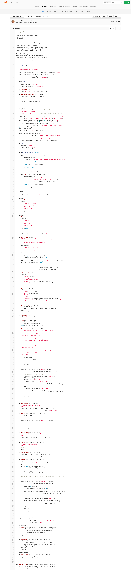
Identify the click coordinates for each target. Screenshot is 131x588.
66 (13, 142)
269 (13, 486)
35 (13, 89)
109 (13, 215)
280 (13, 505)
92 (13, 186)
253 (13, 459)
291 (13, 524)
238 (13, 434)
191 (13, 354)
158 (13, 298)
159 (13, 300)
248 (13, 451)
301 (13, 540)
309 (13, 554)
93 (13, 188)
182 (13, 339)
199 (13, 367)
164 (13, 308)
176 (13, 328)
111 (13, 218)
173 (13, 323)
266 (13, 481)
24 (13, 71)
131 (13, 252)
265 (13, 479)
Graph (75, 11)
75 (13, 157)
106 (13, 210)
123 (13, 239)
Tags (61, 11)
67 (13, 144)
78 (13, 162)
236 (13, 430)
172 (13, 322)
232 (13, 423)
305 (13, 547)
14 (13, 54)
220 (13, 403)
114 (13, 223)
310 (13, 556)
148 (13, 281)
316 (13, 566)
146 (13, 278)
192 (13, 356)
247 (13, 449)
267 (13, 483)
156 (13, 295)
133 (13, 256)
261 (13, 473)
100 (13, 200)
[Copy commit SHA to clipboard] (119, 21)
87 (13, 177)
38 (13, 94)
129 (13, 249)
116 (13, 227)
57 (13, 127)
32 (13, 84)
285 (13, 513)
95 (13, 191)
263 (13, 476)
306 (13, 549)
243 (13, 442)
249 (13, 452)
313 (13, 561)
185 (13, 344)
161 (13, 303)
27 (13, 76)
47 (13, 110)
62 (13, 135)
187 (13, 347)
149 (13, 283)
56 (13, 125)
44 (13, 105)
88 (13, 179)
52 (13, 118)
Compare (81, 11)
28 (13, 77)
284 (13, 512)
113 (13, 222)
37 (13, 93)
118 (13, 230)
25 (13, 72)
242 (13, 440)
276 (13, 498)
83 (13, 171)
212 (13, 390)
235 (13, 429)
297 (13, 534)
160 (13, 301)
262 (13, 474)
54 (13, 121)
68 (13, 145)
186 (13, 345)
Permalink (117, 16)
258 (13, 468)
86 (13, 176)
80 (13, 166)
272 (13, 491)
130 (13, 250)
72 (13, 152)
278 (13, 501)
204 (13, 376)
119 (13, 232)
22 (13, 67)
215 (13, 395)
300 (13, 539)
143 (13, 272)
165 (13, 310)
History (110, 16)
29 (13, 79)
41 (13, 99)
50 (13, 115)
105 (13, 208)
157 (13, 296)
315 (13, 564)
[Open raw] (113, 28)
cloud (17, 2)
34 (13, 88)
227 (13, 415)
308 (13, 552)
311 (13, 557)
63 (13, 137)
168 (13, 315)
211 (13, 388)
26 (13, 74)
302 (13, 542)
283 (13, 510)
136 (13, 261)
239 (13, 435)
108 (13, 213)
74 (13, 155)
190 (13, 352)
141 (13, 269)
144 (13, 274)
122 (13, 237)
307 (13, 551)
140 (13, 267)
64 (13, 138)
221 (13, 405)
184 (13, 342)
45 (13, 106)
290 (13, 522)
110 (13, 216)
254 (13, 461)
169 (13, 317)
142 (13, 271)
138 (13, 264)
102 (13, 203)
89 (13, 181)
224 (13, 410)
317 (13, 568)
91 (13, 184)
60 (13, 132)
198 (13, 366)
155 (13, 293)
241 (13, 439)
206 (13, 379)
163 (13, 306)
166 (13, 311)
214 (13, 393)
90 (13, 183)
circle (32, 16)
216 (13, 396)
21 (13, 66)
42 (13, 101)
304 (13, 546)
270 (13, 488)
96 (13, 193)
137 (13, 262)
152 (13, 288)
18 (13, 60)
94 (13, 189)
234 (13, 427)
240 (13, 437)
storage (38, 16)
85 (13, 174)
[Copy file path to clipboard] (26, 28)
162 (13, 305)
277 (13, 500)
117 (13, 228)
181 (13, 337)
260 (13, 471)
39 (13, 96)
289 (13, 520)
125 (13, 242)
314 (13, 563)
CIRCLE (11, 2)
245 (13, 445)
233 (13, 425)
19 (13, 62)
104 (13, 206)
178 (13, 332)
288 (13, 518)
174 (13, 325)
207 (13, 381)
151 (13, 286)
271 (13, 490)
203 (13, 374)
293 (13, 527)
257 (13, 466)
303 (13, 544)
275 (13, 496)
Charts (88, 11)
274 (13, 495)
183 (13, 340)
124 (13, 240)
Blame (105, 16)
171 (13, 320)
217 (13, 398)
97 (13, 194)
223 (13, 408)
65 (13, 140)
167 (13, 313)
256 (13, 464)
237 (13, 432)
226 (13, 413)
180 (13, 335)
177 (13, 330)
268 (13, 485)
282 (13, 508)
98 (13, 196)
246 (13, 447)
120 (13, 233)
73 (13, 154)
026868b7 (114, 21)
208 (13, 383)
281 (13, 507)
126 (13, 244)
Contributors (68, 11)
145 (13, 276)
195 (13, 361)
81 (13, 167)
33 (13, 86)
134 (13, 257)
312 (13, 559)
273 (13, 493)
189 (13, 350)
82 (13, 169)
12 (13, 50)
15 (13, 55)
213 (13, 391)
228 (13, 417)
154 (13, 291)
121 (13, 235)
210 (13, 386)
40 (13, 98)
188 (13, 349)
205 (13, 378)
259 (13, 469)
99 (13, 198)
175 (13, 327)
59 (13, 130)
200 (13, 369)
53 (13, 120)
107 (13, 211)
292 (13, 525)
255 (13, 462)
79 (13, 164)
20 (13, 64)
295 (13, 530)
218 (13, 400)
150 (13, 284)
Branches (55, 11)
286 (13, 515)
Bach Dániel (19, 22)
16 (13, 57)
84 (13, 172)
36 (13, 91)
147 (13, 279)
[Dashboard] (5, 3)
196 (13, 362)
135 (13, 259)
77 (13, 161)
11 (13, 49)
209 (13, 384)
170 (13, 318)
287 (13, 517)
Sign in (127, 2)
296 (13, 532)
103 (13, 205)
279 (13, 503)
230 (13, 420)
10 (13, 47)
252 (13, 457)
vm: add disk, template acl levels (25, 21)
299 (13, 537)
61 (13, 133)
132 (13, 254)
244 (13, 444)
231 (13, 422)
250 (13, 454)
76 (13, 159)
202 (13, 373)
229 (13, 418)
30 (13, 81)
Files (42, 11)
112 (13, 220)
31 (13, 82)
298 (13, 535)
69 (13, 147)
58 (13, 128)
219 (13, 401)
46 (13, 108)
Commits (48, 11)
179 (13, 334)
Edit (117, 28)
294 (13, 529)
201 (13, 371)
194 (13, 359)
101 (13, 201)
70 (13, 149)
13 (13, 52)
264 (13, 478)
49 (13, 113)
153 (13, 289)
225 (13, 412)
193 (13, 357)
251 (13, 456)
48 (13, 111)
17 (13, 59)
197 (13, 364)
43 (13, 103)
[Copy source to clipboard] (110, 28)
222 (13, 406)
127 (13, 245)
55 (13, 123)
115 (13, 225)
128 (13, 247)
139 (13, 266)
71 (13, 150)
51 (13, 116)
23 (13, 69)
